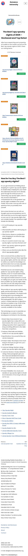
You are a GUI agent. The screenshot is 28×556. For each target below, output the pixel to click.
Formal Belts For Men (7, 497)
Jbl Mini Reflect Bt (6, 481)
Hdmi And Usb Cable (7, 512)
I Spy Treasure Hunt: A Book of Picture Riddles (12, 116)
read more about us (12, 402)
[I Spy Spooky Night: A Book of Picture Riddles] (14, 63)
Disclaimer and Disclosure (9, 525)
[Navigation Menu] (25, 3)
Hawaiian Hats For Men (8, 507)
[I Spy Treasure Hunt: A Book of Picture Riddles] (14, 108)
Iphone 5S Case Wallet (8, 491)
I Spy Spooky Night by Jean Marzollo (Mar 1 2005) (14, 93)
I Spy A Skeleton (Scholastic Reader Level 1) (13, 163)
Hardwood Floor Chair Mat (9, 476)
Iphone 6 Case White (7, 486)
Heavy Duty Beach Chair (8, 478)
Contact (3, 533)
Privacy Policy (5, 527)
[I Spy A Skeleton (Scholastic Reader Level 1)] (14, 156)
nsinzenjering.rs (12, 555)
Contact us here (18, 400)
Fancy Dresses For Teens (8, 489)
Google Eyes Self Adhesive (9, 494)
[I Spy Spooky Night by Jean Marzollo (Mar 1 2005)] (14, 85)
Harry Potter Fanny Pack (8, 518)
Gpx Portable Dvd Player (8, 484)
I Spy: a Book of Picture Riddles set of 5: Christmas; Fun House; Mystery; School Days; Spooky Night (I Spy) (13, 140)
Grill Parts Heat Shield (7, 499)
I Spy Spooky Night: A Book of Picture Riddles (12, 70)
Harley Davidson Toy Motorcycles (11, 515)
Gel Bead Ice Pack (6, 505)
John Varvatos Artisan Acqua (10, 510)
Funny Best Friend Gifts (8, 502)
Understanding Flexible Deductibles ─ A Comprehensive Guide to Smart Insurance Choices (14, 462)
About (3, 530)
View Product (22, 73)
